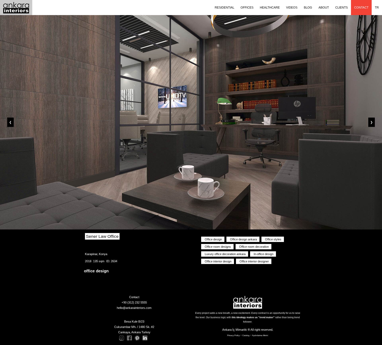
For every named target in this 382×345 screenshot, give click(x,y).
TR (377, 7)
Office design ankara (243, 239)
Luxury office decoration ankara (225, 254)
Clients (341, 7)
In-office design (263, 254)
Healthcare (270, 7)
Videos (291, 7)
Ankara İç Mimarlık (234, 329)
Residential (224, 7)
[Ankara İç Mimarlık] (247, 302)
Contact (361, 7)
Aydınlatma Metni (260, 335)
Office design (213, 239)
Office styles (273, 239)
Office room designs (218, 246)
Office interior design (218, 261)
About (324, 7)
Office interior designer (254, 261)
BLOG (308, 7)
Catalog (245, 335)
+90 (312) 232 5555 (134, 302)
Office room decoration (254, 246)
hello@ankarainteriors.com (134, 307)
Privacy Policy (233, 335)
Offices (247, 7)
